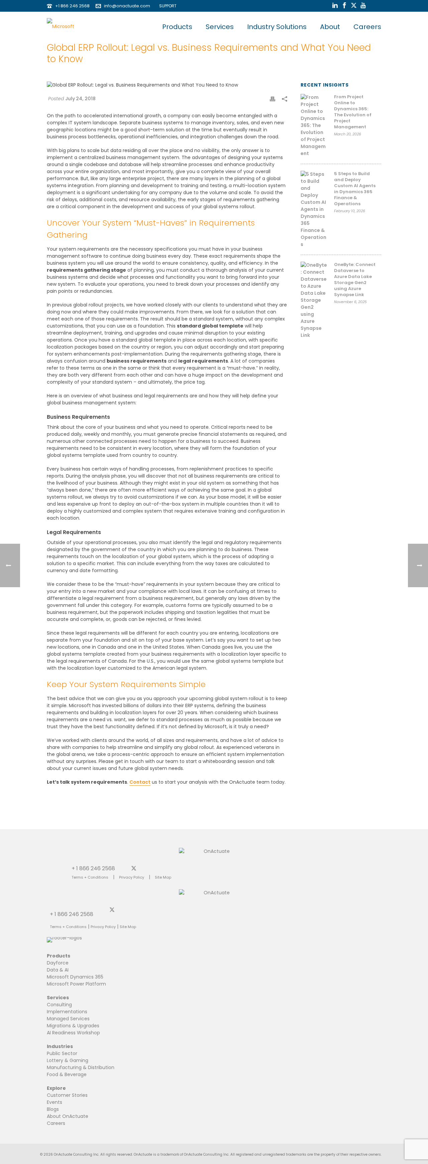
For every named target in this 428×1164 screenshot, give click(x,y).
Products (177, 27)
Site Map (163, 877)
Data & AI (58, 969)
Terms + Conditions (90, 877)
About (330, 27)
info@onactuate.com (127, 6)
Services (220, 27)
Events (54, 1102)
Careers (367, 27)
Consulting (59, 1004)
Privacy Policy (131, 877)
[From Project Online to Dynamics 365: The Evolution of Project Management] (314, 125)
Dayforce (58, 962)
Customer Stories (67, 1095)
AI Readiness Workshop (73, 1032)
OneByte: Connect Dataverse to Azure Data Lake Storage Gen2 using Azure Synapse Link (355, 280)
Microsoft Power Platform (76, 984)
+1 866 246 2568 (72, 6)
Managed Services (68, 1018)
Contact (139, 782)
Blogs (53, 1109)
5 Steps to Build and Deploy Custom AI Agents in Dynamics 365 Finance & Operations (355, 189)
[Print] (272, 98)
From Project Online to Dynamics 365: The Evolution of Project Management (352, 112)
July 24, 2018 (80, 98)
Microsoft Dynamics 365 (75, 977)
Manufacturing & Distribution (80, 1067)
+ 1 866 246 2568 (93, 868)
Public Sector (62, 1053)
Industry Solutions (277, 27)
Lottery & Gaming (67, 1060)
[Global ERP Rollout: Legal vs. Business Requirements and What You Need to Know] (167, 85)
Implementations (67, 1011)
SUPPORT (166, 6)
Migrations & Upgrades (73, 1025)
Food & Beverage (67, 1074)
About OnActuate (67, 1116)
